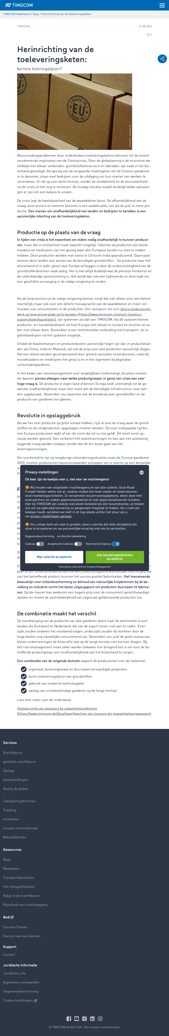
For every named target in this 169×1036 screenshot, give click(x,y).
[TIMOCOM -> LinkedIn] (93, 1018)
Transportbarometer (18, 878)
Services (10, 742)
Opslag (8, 771)
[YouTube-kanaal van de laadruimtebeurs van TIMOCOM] (77, 1018)
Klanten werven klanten (21, 936)
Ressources (12, 849)
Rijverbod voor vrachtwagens (25, 905)
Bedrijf (8, 917)
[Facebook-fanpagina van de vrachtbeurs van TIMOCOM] (69, 1018)
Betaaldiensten (15, 837)
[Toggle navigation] (162, 5)
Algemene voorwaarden (21, 982)
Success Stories (15, 927)
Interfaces (11, 819)
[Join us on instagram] (100, 1018)
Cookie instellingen (18, 1000)
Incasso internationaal (20, 828)
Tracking (9, 810)
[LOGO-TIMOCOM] (19, 5)
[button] (162, 58)
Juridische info (14, 973)
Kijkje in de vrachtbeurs (21, 896)
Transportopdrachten (19, 801)
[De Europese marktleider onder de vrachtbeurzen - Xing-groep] (85, 1018)
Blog (6, 860)
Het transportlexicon (19, 887)
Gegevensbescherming (20, 991)
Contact (9, 955)
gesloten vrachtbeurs (19, 762)
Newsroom (11, 869)
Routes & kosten (15, 789)
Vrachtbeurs (12, 753)
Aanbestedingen (15, 780)
